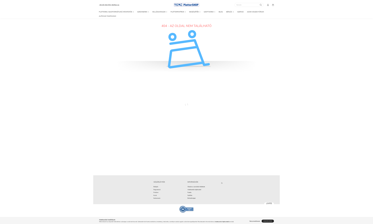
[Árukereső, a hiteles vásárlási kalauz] (186, 209)
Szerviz (240, 12)
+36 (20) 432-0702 (105, 5)
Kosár (155, 195)
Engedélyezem (267, 221)
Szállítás (189, 195)
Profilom (155, 192)
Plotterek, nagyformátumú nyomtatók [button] (116, 12)
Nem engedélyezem (255, 221)
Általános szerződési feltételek (196, 187)
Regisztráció (157, 190)
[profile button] (268, 5)
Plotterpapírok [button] (177, 12)
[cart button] (273, 5)
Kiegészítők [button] (194, 12)
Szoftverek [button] (209, 12)
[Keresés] (261, 5)
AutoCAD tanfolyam (107, 16)
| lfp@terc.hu (115, 5)
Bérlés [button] (229, 12)
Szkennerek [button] (142, 12)
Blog (221, 12)
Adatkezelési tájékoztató (194, 190)
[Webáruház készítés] (269, 204)
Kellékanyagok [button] (159, 12)
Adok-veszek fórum (255, 12)
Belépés (155, 187)
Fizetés (189, 192)
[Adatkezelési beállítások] (222, 183)
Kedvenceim (156, 198)
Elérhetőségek (191, 198)
